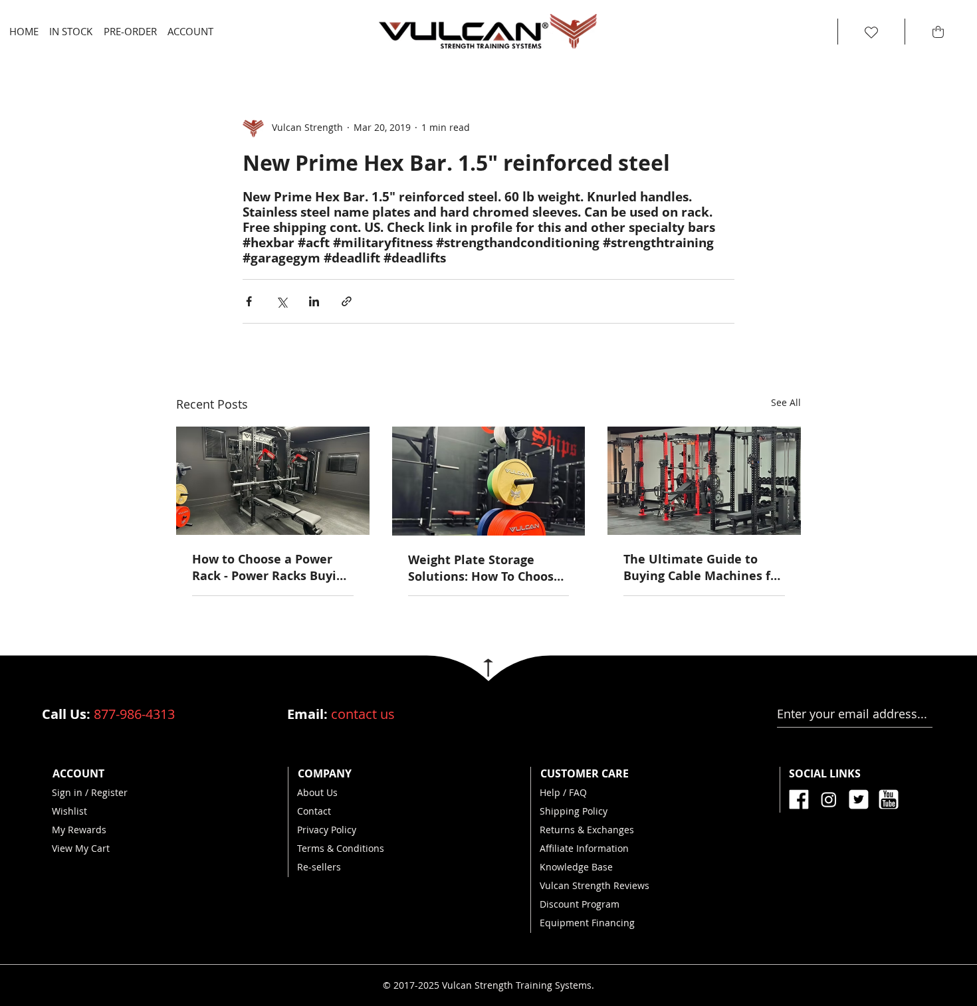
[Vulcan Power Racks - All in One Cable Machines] (704, 481)
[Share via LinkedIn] (314, 301)
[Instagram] (829, 799)
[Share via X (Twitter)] (281, 301)
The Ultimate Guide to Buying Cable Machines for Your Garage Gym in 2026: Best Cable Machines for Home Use (703, 567)
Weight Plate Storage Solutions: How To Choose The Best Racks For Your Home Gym (484, 568)
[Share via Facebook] (249, 301)
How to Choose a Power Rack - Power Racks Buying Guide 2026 (271, 567)
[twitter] (859, 799)
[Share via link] (346, 301)
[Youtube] (889, 799)
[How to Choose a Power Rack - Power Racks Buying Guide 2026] (273, 481)
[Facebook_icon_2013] (799, 799)
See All (786, 402)
